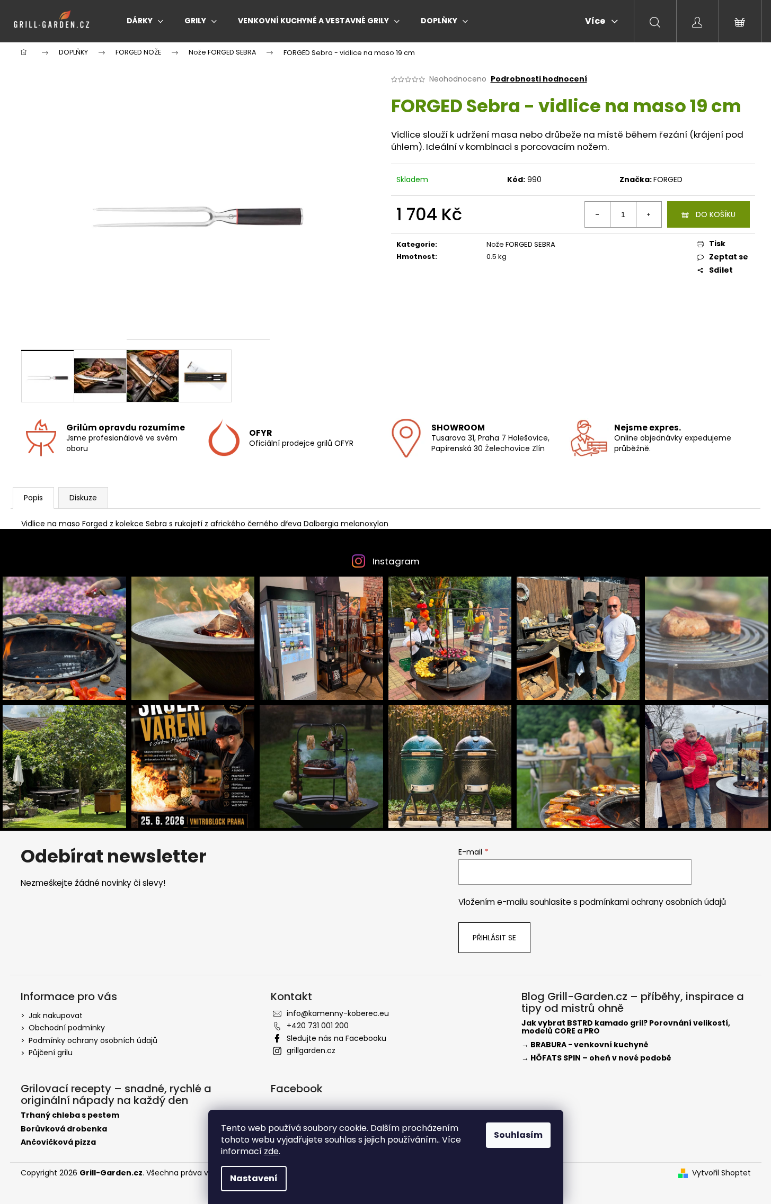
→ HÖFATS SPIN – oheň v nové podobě (596, 1058)
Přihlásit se (494, 937)
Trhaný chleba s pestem (70, 1115)
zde (271, 1151)
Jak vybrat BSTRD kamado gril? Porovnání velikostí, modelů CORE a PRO (625, 1027)
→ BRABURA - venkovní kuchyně (585, 1045)
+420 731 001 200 (318, 1025)
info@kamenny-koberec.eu (338, 1013)
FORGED (668, 179)
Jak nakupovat (56, 1015)
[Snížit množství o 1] (597, 214)
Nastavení (254, 1178)
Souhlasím (518, 1135)
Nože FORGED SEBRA (520, 244)
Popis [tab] (33, 497)
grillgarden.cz (311, 1050)
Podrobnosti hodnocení (539, 79)
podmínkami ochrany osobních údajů (653, 902)
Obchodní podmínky (67, 1027)
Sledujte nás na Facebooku (336, 1038)
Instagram (396, 561)
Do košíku (715, 214)
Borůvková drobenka (64, 1129)
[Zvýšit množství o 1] (648, 214)
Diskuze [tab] (83, 497)
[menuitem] (145, 20)
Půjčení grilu (51, 1052)
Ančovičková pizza (58, 1142)
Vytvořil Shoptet (721, 1173)
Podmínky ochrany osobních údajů (93, 1040)
